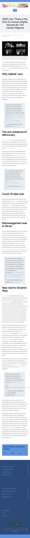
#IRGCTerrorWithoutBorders (16, 116)
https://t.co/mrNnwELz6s (17, 272)
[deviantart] (20, 524)
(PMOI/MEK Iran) (6, 333)
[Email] (20, 453)
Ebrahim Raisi (5, 296)
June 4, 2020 (16, 282)
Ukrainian (14, 201)
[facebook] (9, 524)
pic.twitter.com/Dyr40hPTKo (13, 276)
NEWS (8, 36)
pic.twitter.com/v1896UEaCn (13, 121)
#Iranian (14, 274)
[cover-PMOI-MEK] (15, 4)
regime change (10, 427)
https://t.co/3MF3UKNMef (12, 183)
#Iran (23, 115)
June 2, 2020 (16, 126)
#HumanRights (10, 181)
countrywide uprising (19, 155)
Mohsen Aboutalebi (7, 35)
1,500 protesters (23, 333)
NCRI (5, 329)
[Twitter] (12, 453)
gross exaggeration (10, 148)
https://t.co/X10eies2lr (14, 387)
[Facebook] (4, 453)
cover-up (10, 205)
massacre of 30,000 (17, 364)
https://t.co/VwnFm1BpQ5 (15, 115)
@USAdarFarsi (9, 119)
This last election (6, 140)
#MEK (7, 116)
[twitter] (13, 524)
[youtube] (16, 524)
